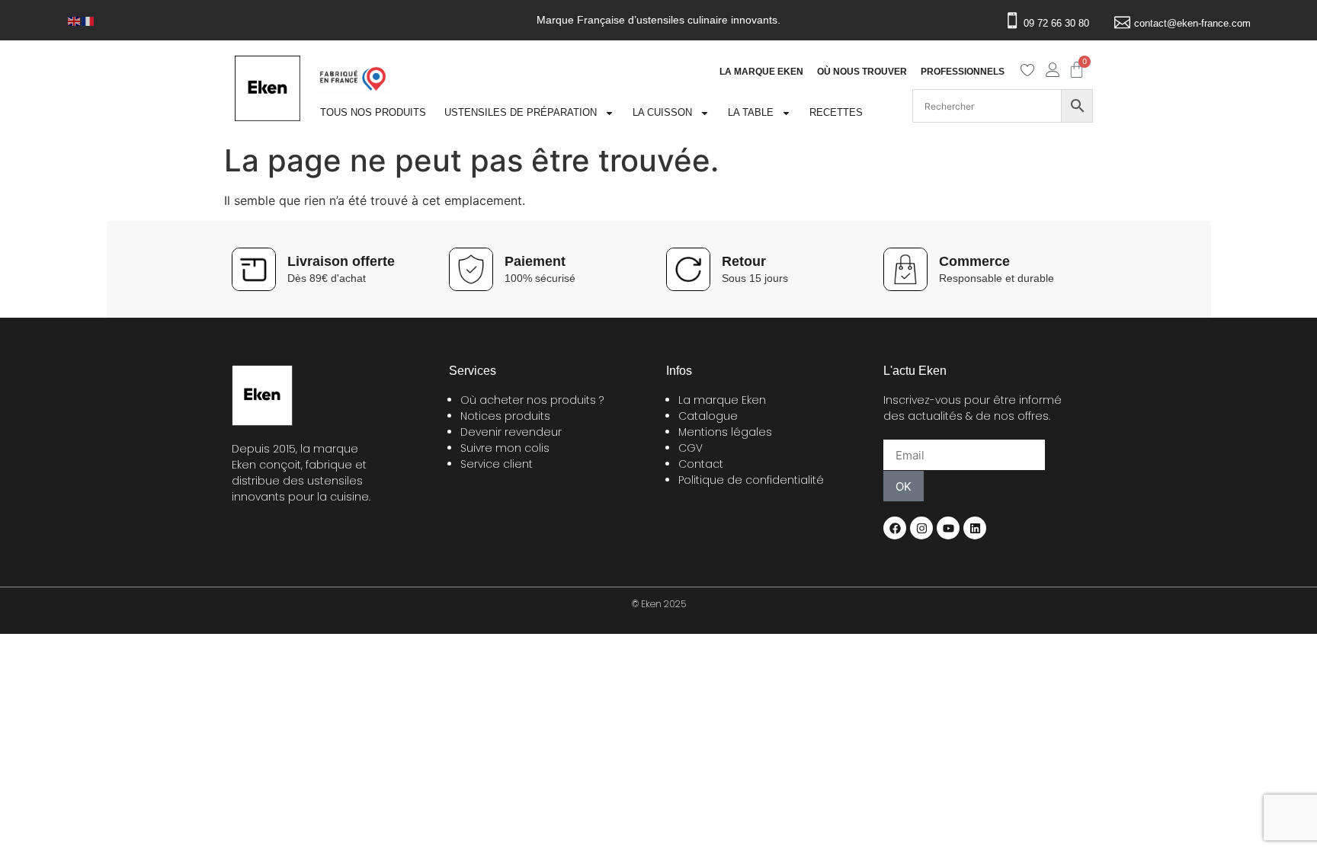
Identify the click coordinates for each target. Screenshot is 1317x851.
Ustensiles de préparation (520, 112)
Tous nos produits (373, 112)
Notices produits (505, 416)
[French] (88, 19)
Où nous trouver (862, 71)
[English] (75, 19)
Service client (496, 464)
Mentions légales (725, 432)
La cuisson (662, 112)
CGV (690, 448)
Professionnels (963, 71)
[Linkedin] (974, 528)
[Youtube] (948, 528)
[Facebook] (894, 528)
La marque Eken (761, 71)
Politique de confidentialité (751, 480)
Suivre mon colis (505, 448)
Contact (700, 464)
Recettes (836, 112)
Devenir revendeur (511, 432)
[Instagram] (921, 528)
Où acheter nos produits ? (532, 400)
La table (751, 112)
